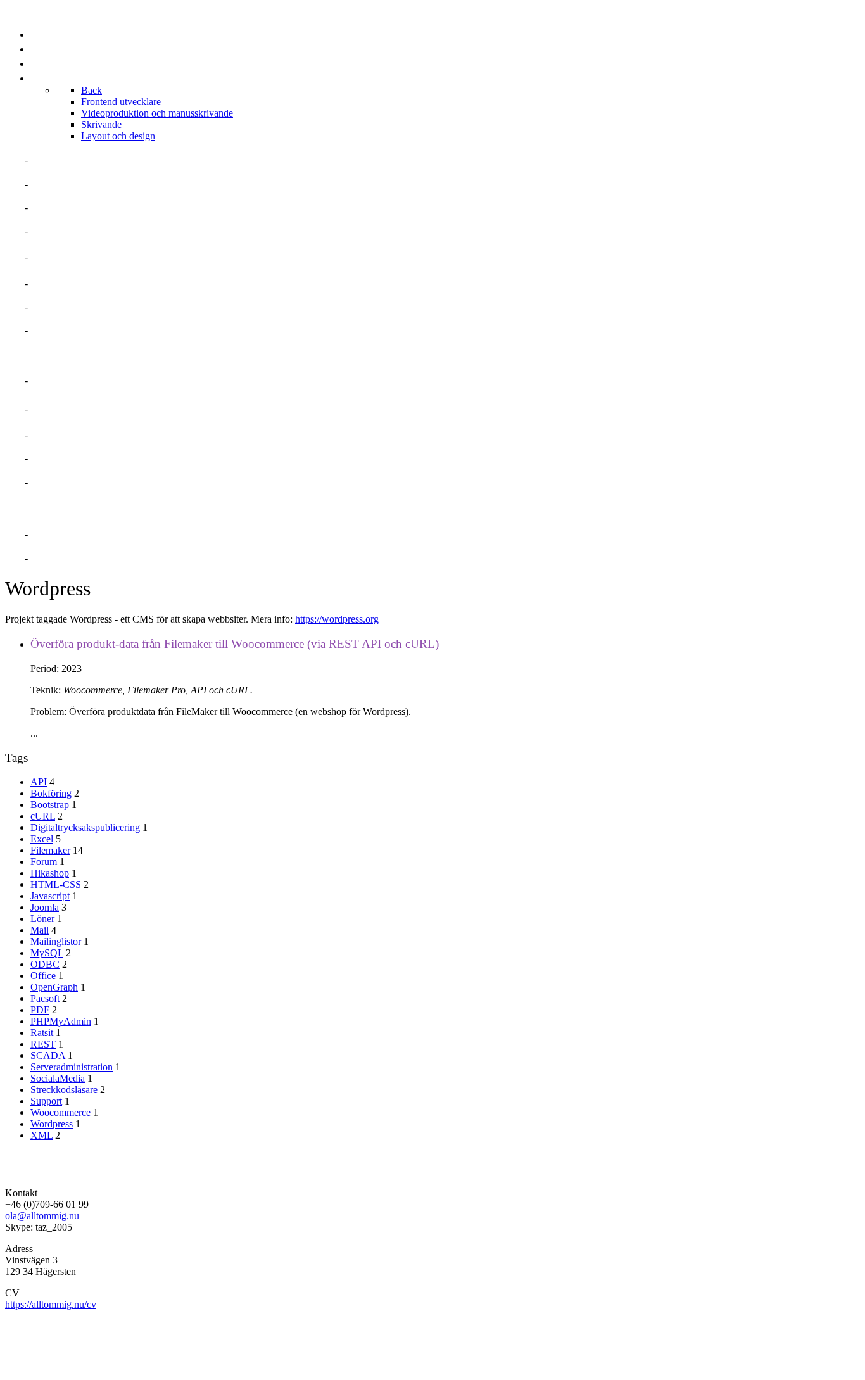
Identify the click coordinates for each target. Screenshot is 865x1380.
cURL (42, 816)
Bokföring (51, 793)
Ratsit (41, 1032)
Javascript (50, 895)
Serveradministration (71, 1066)
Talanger (58, 207)
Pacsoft (45, 998)
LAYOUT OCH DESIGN (84, 482)
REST (43, 1044)
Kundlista (59, 330)
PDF (39, 1009)
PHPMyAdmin (60, 1021)
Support (46, 1101)
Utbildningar (69, 306)
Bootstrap (49, 804)
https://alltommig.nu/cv (50, 1304)
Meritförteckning (82, 184)
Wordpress (51, 1123)
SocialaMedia (57, 1078)
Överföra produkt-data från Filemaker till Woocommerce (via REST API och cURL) (234, 643)
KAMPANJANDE (69, 458)
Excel (41, 838)
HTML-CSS (55, 884)
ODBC (45, 964)
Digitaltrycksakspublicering (85, 827)
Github (50, 558)
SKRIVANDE (59, 434)
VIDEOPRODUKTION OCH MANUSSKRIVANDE (142, 408)
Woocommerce (60, 1112)
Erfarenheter (70, 230)
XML (41, 1135)
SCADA (47, 1055)
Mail (39, 930)
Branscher (61, 283)
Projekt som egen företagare (115, 256)
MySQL (46, 952)
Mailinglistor (55, 941)
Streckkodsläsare (64, 1089)
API (38, 781)
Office (43, 975)
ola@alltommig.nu (42, 1215)
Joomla (44, 907)
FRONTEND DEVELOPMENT (97, 380)
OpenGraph (54, 987)
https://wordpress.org (337, 619)
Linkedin (55, 534)
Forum (43, 861)
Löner (42, 918)
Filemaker (50, 850)
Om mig (49, 160)
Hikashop (49, 873)
